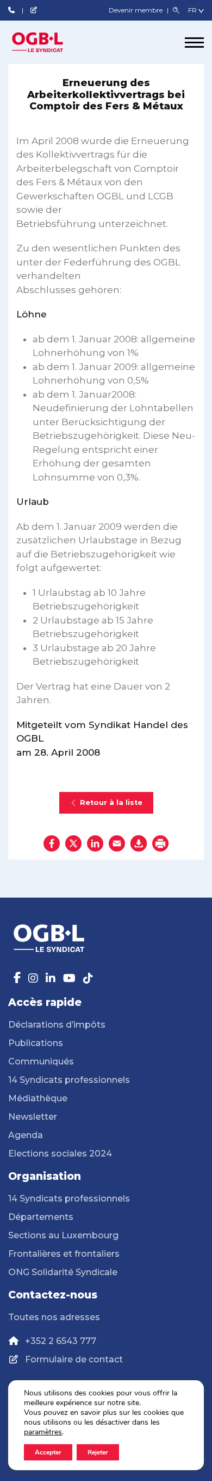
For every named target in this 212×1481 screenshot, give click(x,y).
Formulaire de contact (74, 1359)
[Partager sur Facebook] (51, 843)
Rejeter (98, 1452)
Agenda (25, 1135)
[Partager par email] (117, 843)
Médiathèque (37, 1098)
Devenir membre (136, 10)
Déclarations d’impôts (56, 1024)
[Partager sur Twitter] (73, 843)
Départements (40, 1217)
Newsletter (32, 1117)
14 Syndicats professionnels (69, 1080)
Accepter (48, 1452)
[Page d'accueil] (49, 42)
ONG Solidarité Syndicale (62, 1272)
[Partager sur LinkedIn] (95, 843)
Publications (35, 1043)
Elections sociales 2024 (60, 1153)
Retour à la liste (111, 802)
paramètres (43, 1432)
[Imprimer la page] (160, 843)
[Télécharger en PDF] (138, 843)
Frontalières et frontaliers (64, 1254)
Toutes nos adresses (54, 1317)
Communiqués (41, 1061)
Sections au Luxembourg (63, 1235)
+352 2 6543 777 (60, 1341)
